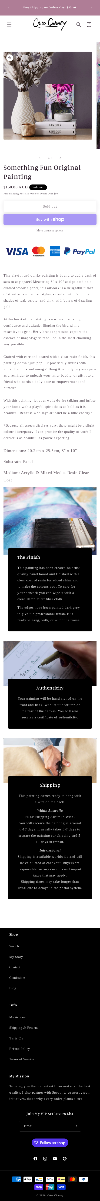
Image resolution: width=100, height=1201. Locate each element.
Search (14, 946)
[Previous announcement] (8, 8)
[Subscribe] (76, 1126)
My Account (18, 1017)
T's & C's (16, 1038)
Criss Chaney (55, 1195)
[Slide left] (40, 158)
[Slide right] (60, 158)
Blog (12, 988)
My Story (16, 957)
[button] (9, 24)
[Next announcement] (91, 8)
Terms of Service (21, 1059)
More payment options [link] (50, 230)
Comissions (17, 978)
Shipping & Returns (23, 1027)
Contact (14, 967)
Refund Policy (19, 1049)
